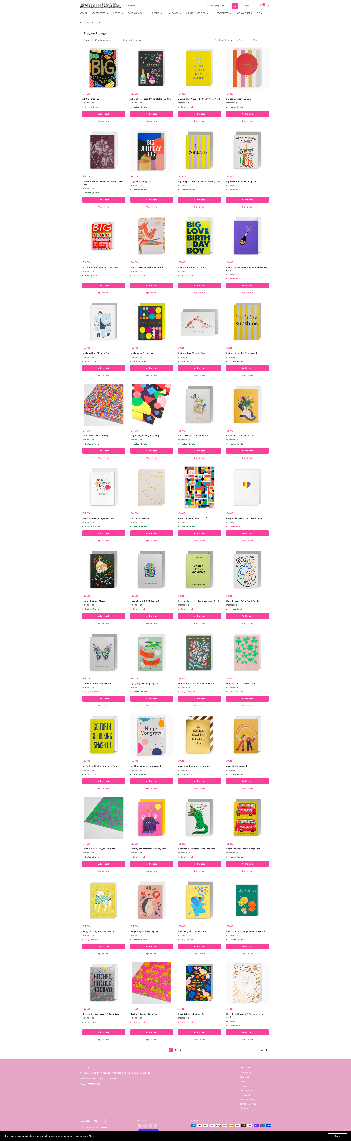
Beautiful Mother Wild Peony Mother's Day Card (102, 183)
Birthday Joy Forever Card (142, 353)
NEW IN (83, 13)
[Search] (235, 6)
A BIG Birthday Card (91, 99)
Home (82, 22)
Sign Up (244, 1108)
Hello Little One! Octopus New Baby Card (245, 931)
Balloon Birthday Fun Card (238, 99)
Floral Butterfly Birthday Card (96, 683)
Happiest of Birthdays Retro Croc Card (196, 849)
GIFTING (155, 13)
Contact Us (245, 1072)
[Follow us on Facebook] (140, 1126)
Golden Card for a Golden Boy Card (194, 766)
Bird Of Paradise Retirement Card (146, 267)
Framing (244, 1086)
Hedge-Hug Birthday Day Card (144, 931)
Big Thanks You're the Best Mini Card (100, 267)
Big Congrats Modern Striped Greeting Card (199, 181)
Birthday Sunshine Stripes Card (241, 353)
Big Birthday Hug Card (141, 181)
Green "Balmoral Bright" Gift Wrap (98, 849)
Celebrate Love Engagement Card (98, 518)
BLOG (259, 13)
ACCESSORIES (98, 13)
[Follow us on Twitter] (145, 1126)
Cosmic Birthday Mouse (93, 601)
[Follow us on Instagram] (150, 1126)
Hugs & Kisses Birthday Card (192, 1014)
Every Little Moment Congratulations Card (198, 601)
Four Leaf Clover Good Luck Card (241, 683)
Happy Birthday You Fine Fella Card (99, 931)
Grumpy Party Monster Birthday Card (148, 849)
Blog (242, 1081)
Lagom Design (93, 22)
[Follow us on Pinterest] (155, 1126)
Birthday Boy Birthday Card (191, 267)
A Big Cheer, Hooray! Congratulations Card (150, 99)
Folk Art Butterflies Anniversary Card (196, 683)
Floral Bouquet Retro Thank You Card (244, 601)
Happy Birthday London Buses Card (243, 849)
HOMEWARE (173, 13)
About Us (244, 1077)
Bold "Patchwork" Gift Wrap (95, 435)
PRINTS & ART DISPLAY (197, 13)
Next (262, 1050)
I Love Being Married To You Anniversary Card (245, 1015)
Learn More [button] (88, 1136)
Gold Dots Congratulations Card (145, 766)
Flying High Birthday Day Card (144, 683)
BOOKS (116, 13)
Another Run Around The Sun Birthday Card (199, 99)
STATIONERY (223, 13)
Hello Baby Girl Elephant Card (192, 931)
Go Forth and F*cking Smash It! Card (100, 766)
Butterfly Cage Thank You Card (193, 435)
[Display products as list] (266, 40)
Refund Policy (246, 1095)
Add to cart (103, 114)
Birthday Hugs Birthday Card (96, 353)
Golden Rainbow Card (236, 766)
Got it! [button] (337, 1136)
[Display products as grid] (261, 40)
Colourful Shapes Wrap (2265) (192, 518)
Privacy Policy (246, 1090)
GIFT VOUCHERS (244, 13)
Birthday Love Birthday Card (191, 353)
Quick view (103, 121)
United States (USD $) (90, 1121)
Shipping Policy (247, 1099)
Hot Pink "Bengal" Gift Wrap (143, 1014)
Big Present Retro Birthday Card (241, 181)
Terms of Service (248, 1103)
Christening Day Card (140, 518)
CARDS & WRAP (136, 13)
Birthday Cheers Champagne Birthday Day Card (246, 269)
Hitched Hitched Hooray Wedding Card (100, 1014)
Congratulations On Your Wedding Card (245, 518)
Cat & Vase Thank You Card (239, 435)
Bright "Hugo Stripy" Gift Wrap (144, 435)
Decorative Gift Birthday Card (144, 601)
